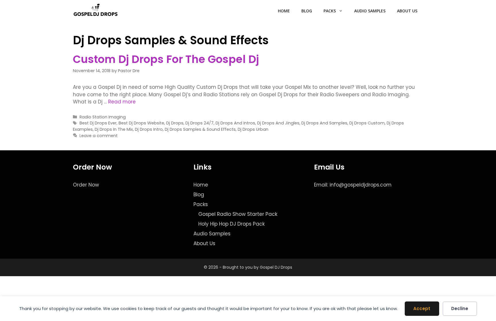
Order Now (86, 184)
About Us (407, 11)
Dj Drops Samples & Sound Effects (200, 129)
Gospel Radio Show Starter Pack (237, 214)
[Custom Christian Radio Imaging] (95, 11)
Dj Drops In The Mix (114, 129)
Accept (421, 308)
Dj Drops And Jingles (278, 123)
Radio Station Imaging (103, 117)
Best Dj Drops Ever (98, 123)
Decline (459, 308)
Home (284, 11)
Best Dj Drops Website (141, 123)
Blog (306, 11)
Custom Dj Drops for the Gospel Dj (166, 59)
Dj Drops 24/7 (199, 123)
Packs (329, 11)
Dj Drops (174, 123)
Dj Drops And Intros (235, 123)
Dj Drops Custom (367, 123)
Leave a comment (99, 136)
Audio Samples (369, 11)
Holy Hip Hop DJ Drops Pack (231, 223)
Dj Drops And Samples (324, 123)
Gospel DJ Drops (276, 267)
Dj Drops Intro (149, 129)
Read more (122, 101)
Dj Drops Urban (253, 129)
